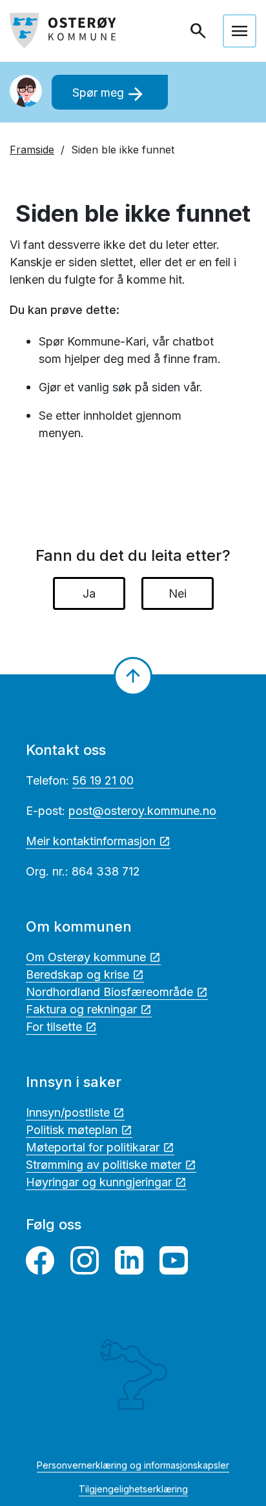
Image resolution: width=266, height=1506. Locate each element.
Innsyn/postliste (68, 1112)
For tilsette (54, 1026)
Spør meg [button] (109, 94)
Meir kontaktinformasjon (91, 841)
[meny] (239, 31)
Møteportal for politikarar (92, 1147)
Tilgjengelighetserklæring (133, 1488)
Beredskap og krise (77, 974)
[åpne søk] (199, 31)
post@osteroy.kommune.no (142, 810)
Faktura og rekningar (81, 1009)
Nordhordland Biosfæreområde (109, 992)
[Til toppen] (133, 676)
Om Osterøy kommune (86, 957)
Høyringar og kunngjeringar (99, 1182)
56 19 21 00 (103, 780)
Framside (32, 149)
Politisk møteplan (72, 1130)
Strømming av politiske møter (103, 1164)
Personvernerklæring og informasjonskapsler (133, 1465)
